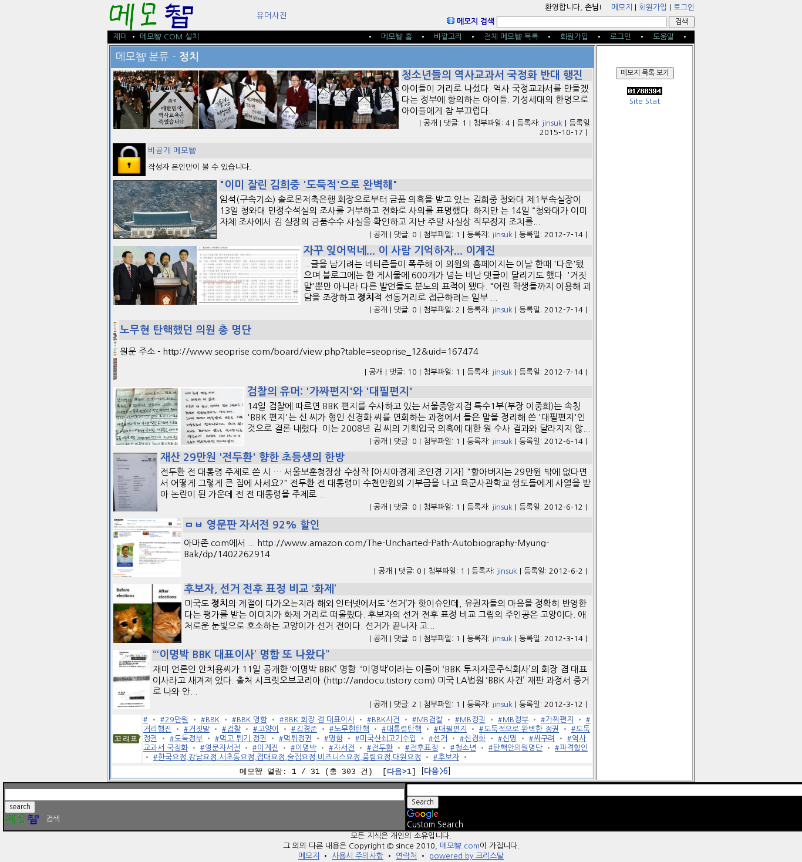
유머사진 (272, 15)
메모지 (621, 7)
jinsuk (552, 123)
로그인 (684, 7)
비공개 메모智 (172, 150)
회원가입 (653, 7)
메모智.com (460, 846)
